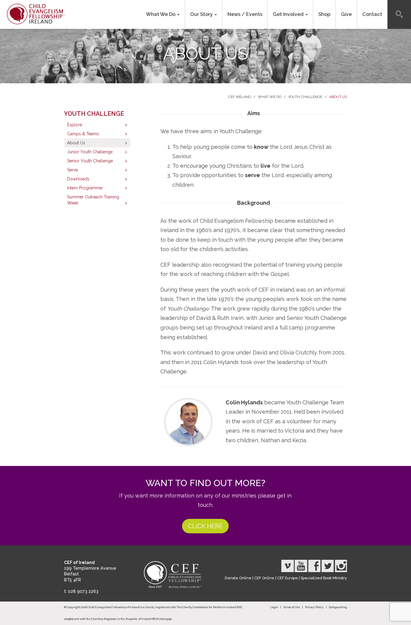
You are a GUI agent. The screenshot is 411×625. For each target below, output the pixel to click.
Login (274, 607)
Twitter (327, 566)
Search (399, 14)
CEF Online (264, 578)
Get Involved (289, 14)
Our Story (202, 14)
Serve (72, 169)
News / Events (244, 14)
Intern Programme (84, 187)
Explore (74, 124)
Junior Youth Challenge (90, 151)
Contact (372, 14)
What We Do (161, 14)
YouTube (301, 566)
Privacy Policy (314, 607)
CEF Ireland (239, 97)
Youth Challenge (305, 97)
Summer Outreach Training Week (93, 200)
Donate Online (238, 578)
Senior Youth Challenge (90, 160)
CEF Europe (287, 578)
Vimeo (287, 566)
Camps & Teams (83, 133)
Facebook (314, 566)
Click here (205, 526)
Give (346, 14)
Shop (324, 14)
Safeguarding (338, 607)
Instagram (340, 566)
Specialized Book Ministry (324, 578)
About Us (338, 97)
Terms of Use (291, 607)
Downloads (78, 178)
